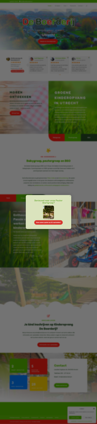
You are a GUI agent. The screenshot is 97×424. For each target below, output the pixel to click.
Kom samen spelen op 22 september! (48, 222)
